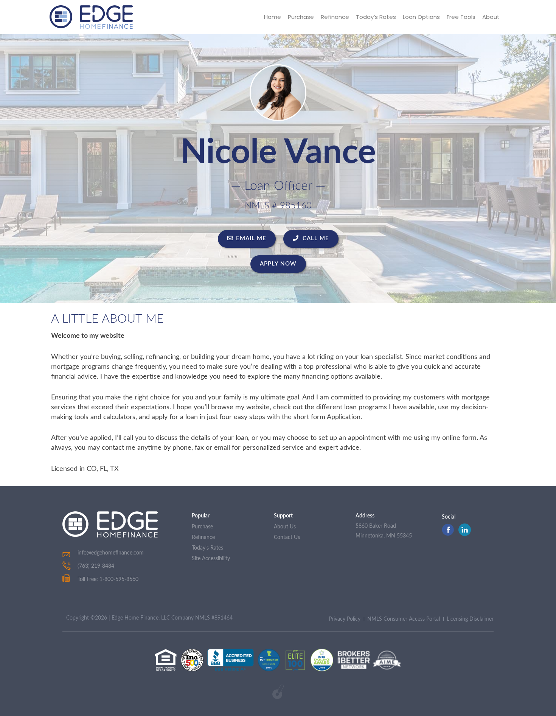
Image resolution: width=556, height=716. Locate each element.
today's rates (207, 548)
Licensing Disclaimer (470, 619)
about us (285, 527)
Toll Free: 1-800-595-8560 (108, 579)
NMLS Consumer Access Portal (403, 619)
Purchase (301, 17)
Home (272, 17)
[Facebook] (448, 534)
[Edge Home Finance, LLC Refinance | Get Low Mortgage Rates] (110, 524)
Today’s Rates (376, 17)
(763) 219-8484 (96, 566)
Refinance (335, 17)
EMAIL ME (251, 238)
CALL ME (315, 238)
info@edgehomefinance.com (111, 553)
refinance (203, 537)
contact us (287, 537)
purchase (202, 527)
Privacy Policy (344, 619)
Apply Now (278, 264)
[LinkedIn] (464, 534)
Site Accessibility (211, 558)
